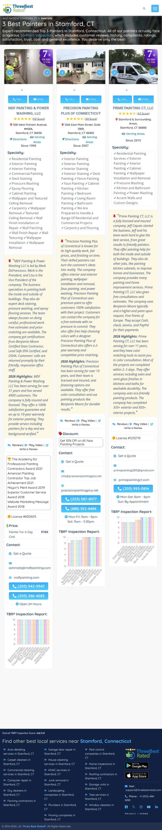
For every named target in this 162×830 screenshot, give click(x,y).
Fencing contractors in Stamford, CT (19, 803)
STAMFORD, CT (28, 18)
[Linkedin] (156, 807)
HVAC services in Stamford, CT (57, 772)
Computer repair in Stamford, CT (17, 782)
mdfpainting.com (26, 577)
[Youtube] (149, 807)
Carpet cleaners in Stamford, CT (16, 762)
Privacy (130, 814)
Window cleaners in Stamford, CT (99, 807)
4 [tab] (31, 90)
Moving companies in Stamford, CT (59, 817)
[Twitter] (133, 807)
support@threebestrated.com (143, 790)
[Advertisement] (81, 701)
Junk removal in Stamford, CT (56, 782)
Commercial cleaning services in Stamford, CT (18, 772)
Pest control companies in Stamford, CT (100, 754)
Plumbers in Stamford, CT (60, 807)
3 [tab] (28, 90)
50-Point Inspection (36, 35)
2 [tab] (25, 90)
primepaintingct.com (134, 480)
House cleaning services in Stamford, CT (59, 762)
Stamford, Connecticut (105, 741)
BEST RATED (10, 18)
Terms (143, 814)
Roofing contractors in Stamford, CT (101, 776)
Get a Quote (22, 553)
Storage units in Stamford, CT (97, 786)
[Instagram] (141, 807)
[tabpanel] (28, 74)
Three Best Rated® (34, 826)
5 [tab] (34, 90)
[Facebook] (126, 807)
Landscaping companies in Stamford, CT (59, 795)
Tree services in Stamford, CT (97, 797)
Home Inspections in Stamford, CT (100, 766)
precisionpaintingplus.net (79, 490)
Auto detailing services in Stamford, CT (18, 751)
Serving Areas (39, 139)
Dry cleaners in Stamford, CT (14, 792)
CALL (19, 99)
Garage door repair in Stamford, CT (59, 751)
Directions (20, 139)
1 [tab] (22, 90)
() (38, 118)
